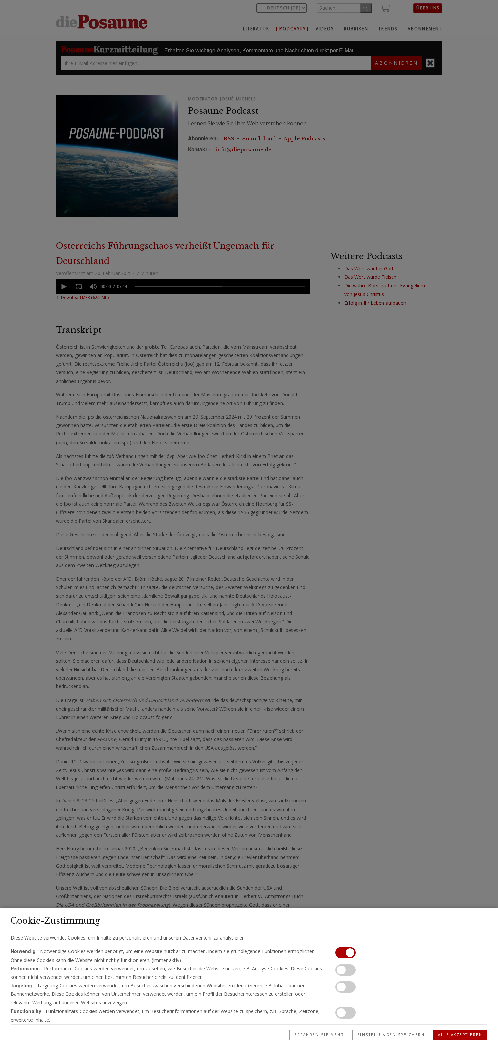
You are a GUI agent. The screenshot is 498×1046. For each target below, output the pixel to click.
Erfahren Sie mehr (319, 1034)
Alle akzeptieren (460, 1034)
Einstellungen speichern (391, 1034)
